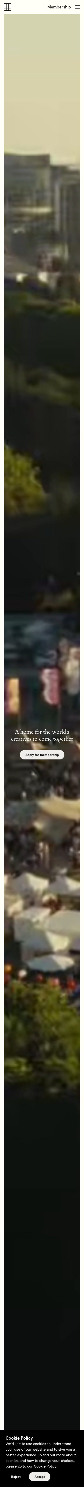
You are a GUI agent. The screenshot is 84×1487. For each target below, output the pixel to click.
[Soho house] (8, 7)
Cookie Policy (45, 1466)
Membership (59, 7)
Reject (16, 1477)
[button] (77, 7)
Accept (40, 1477)
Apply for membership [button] (42, 755)
